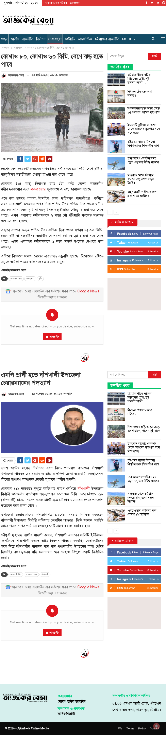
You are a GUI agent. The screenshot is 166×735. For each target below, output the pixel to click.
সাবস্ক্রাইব (54, 337)
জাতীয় (15, 39)
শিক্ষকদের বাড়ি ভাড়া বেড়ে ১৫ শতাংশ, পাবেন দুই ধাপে (144, 110)
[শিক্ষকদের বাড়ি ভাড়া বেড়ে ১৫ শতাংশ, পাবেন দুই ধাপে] (116, 113)
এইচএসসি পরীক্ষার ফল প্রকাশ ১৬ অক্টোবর (142, 194)
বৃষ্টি (40, 278)
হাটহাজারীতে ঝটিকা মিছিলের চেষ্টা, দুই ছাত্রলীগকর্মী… (139, 79)
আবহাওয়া (30, 278)
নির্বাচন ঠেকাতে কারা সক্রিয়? (140, 93)
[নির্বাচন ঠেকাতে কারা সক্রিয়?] (116, 96)
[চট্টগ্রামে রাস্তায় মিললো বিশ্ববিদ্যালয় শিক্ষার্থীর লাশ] (116, 146)
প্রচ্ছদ (4, 39)
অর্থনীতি (70, 39)
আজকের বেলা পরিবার (56, 3)
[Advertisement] (110, 19)
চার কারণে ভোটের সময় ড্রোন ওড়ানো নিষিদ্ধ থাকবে (143, 160)
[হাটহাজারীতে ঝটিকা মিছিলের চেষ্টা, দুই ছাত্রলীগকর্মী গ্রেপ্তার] (116, 79)
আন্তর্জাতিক (85, 39)
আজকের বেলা (16, 278)
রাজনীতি (27, 39)
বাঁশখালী (84, 488)
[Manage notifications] (156, 726)
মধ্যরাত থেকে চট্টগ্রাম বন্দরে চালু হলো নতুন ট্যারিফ (141, 179)
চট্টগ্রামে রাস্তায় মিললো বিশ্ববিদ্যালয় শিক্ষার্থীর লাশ (143, 144)
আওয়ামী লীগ (16, 574)
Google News (88, 291)
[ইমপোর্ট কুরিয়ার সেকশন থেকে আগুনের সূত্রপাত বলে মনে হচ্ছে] (116, 129)
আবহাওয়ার (38, 189)
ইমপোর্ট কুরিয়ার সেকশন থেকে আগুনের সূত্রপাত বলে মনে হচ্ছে (144, 129)
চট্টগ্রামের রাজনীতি (107, 39)
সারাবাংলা (55, 39)
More (127, 39)
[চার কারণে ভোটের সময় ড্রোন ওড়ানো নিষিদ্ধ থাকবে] (116, 163)
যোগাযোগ (75, 3)
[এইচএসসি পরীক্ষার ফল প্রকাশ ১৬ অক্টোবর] (116, 196)
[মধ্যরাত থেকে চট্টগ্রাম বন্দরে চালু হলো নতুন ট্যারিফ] (116, 179)
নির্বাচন (40, 39)
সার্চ (154, 56)
